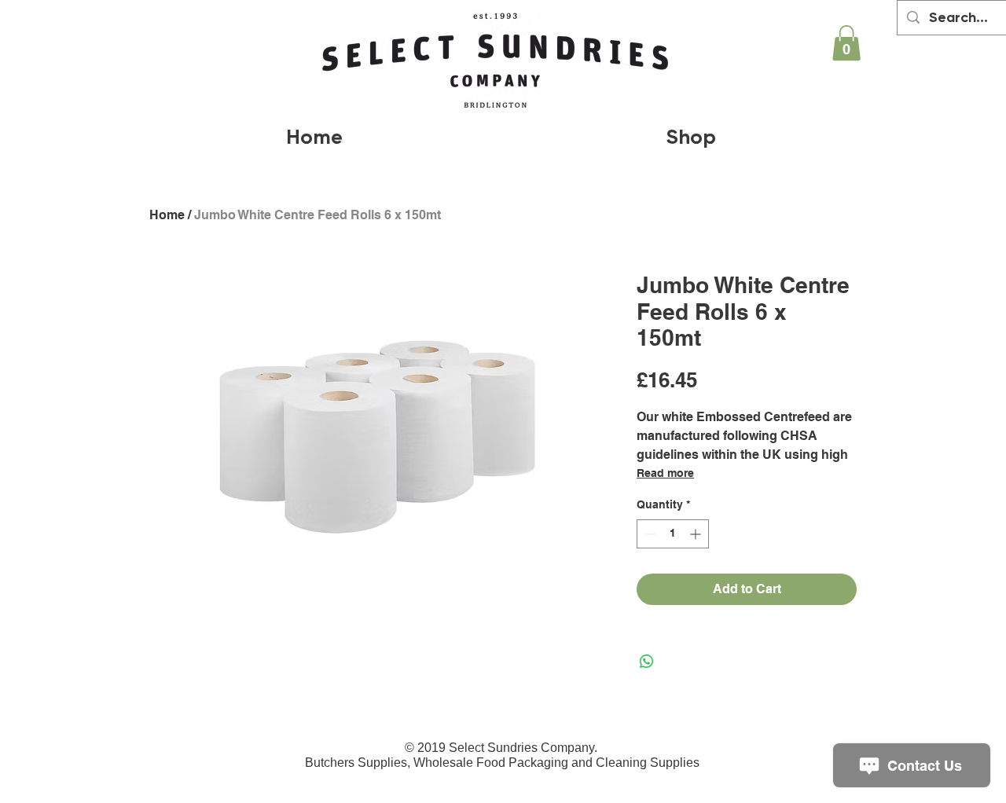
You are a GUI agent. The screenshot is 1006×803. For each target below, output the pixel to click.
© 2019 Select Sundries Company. (502, 747)
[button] (846, 42)
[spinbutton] (673, 534)
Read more (665, 473)
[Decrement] (649, 534)
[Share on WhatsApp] (646, 661)
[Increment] (697, 534)
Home (167, 214)
